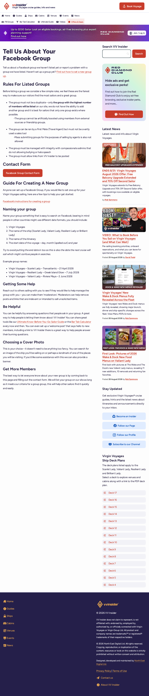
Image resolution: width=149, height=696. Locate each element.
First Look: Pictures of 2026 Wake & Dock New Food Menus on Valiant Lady (119, 357)
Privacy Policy (103, 670)
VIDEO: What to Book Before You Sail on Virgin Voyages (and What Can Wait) (120, 238)
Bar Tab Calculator (81, 321)
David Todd (130, 257)
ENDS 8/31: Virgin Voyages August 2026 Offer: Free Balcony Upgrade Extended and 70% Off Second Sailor (119, 176)
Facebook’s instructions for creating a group (26, 201)
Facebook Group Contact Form (23, 173)
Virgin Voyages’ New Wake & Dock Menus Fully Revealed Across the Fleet (118, 296)
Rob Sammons (111, 200)
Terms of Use (120, 670)
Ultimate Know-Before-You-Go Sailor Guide (40, 321)
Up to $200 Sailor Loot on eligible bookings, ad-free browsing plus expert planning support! (53, 33)
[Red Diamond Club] (112, 33)
